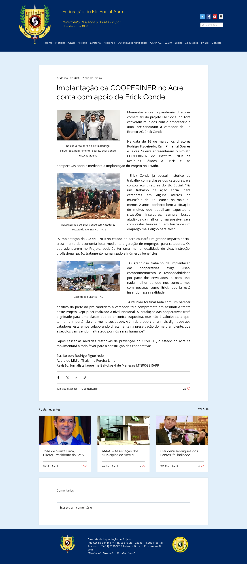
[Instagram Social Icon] (221, 16)
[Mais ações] (188, 78)
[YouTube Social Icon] (215, 16)
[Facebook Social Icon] (208, 16)
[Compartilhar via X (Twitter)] (67, 377)
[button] (216, 42)
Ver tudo (203, 409)
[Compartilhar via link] (85, 377)
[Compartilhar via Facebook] (58, 377)
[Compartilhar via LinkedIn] (76, 377)
